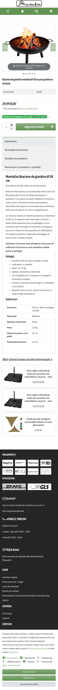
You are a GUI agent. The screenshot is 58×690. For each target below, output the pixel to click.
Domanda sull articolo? (16, 150)
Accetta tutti (29, 672)
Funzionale (46, 661)
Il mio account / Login (12, 582)
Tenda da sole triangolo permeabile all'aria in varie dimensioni (38, 422)
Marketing (47, 658)
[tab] (29, 141)
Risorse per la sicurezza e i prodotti (23, 167)
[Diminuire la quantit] (11, 129)
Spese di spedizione (28, 108)
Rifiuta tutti (29, 678)
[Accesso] (23, 11)
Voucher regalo (9, 577)
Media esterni (14, 661)
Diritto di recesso (10, 591)
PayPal (31, 661)
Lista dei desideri (41, 117)
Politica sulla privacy (37, 648)
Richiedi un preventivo (16, 158)
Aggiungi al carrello (34, 126)
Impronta (13, 652)
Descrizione (11, 141)
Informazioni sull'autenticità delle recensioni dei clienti (26, 597)
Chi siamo (7, 613)
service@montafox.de (13, 511)
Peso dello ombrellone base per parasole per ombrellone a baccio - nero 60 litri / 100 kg (38, 374)
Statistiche (30, 658)
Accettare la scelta (29, 684)
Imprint (5, 618)
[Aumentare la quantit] (11, 125)
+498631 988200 (15, 519)
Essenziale (12, 658)
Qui (4, 556)
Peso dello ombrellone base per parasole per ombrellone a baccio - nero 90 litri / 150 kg (38, 398)
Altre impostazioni (11, 665)
